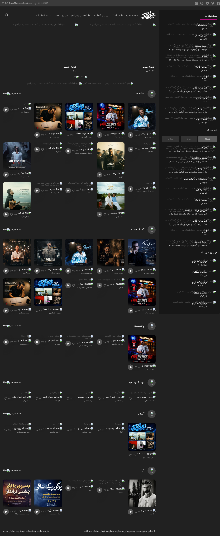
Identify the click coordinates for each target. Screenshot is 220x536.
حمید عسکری (55, 137)
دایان (121, 287)
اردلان (121, 492)
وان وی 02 (14, 340)
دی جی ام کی (118, 137)
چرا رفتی (145, 187)
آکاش (121, 432)
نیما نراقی (26, 401)
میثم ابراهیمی (149, 137)
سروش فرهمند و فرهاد (83, 153)
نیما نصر (151, 151)
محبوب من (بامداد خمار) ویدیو (133, 397)
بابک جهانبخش (55, 193)
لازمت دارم (47, 269)
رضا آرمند (26, 273)
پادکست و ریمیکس (80, 15)
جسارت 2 (110, 428)
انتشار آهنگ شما (44, 15)
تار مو (112, 269)
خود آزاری (111, 397)
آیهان (121, 177)
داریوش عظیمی (55, 432)
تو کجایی (19, 213)
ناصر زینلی (119, 216)
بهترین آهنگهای (86, 137)
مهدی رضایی (118, 273)
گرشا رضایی (25, 216)
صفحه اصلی (132, 15)
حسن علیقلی (87, 432)
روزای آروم (141, 269)
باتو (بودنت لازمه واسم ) (45, 148)
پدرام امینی (119, 401)
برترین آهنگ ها (100, 15)
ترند (57, 15)
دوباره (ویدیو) (46, 397)
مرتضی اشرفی (56, 273)
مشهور (81, 397)
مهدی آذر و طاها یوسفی (145, 191)
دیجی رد (58, 344)
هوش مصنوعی (55, 514)
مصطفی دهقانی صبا (84, 287)
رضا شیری (88, 193)
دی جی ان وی (24, 344)
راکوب (90, 490)
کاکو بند (58, 401)
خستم (21, 108)
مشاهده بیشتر (15, 93)
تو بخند (18, 269)
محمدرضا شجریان (85, 346)
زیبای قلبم (17, 397)
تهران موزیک (99, 531)
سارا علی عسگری (23, 432)
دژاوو (115, 173)
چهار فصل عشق (76, 284)
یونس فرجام (25, 112)
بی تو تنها (79, 428)
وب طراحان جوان (11, 531)
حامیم (58, 151)
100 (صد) (48, 428)
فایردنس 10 (112, 133)
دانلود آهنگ (117, 15)
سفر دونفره (143, 148)
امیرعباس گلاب (24, 177)
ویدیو (65, 15)
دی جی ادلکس (117, 344)
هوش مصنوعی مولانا (22, 514)
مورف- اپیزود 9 (43, 340)
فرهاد (152, 514)
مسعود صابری (149, 401)
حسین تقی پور (148, 273)
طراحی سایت (43, 531)
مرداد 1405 (81, 133)
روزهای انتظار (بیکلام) (12, 428)
